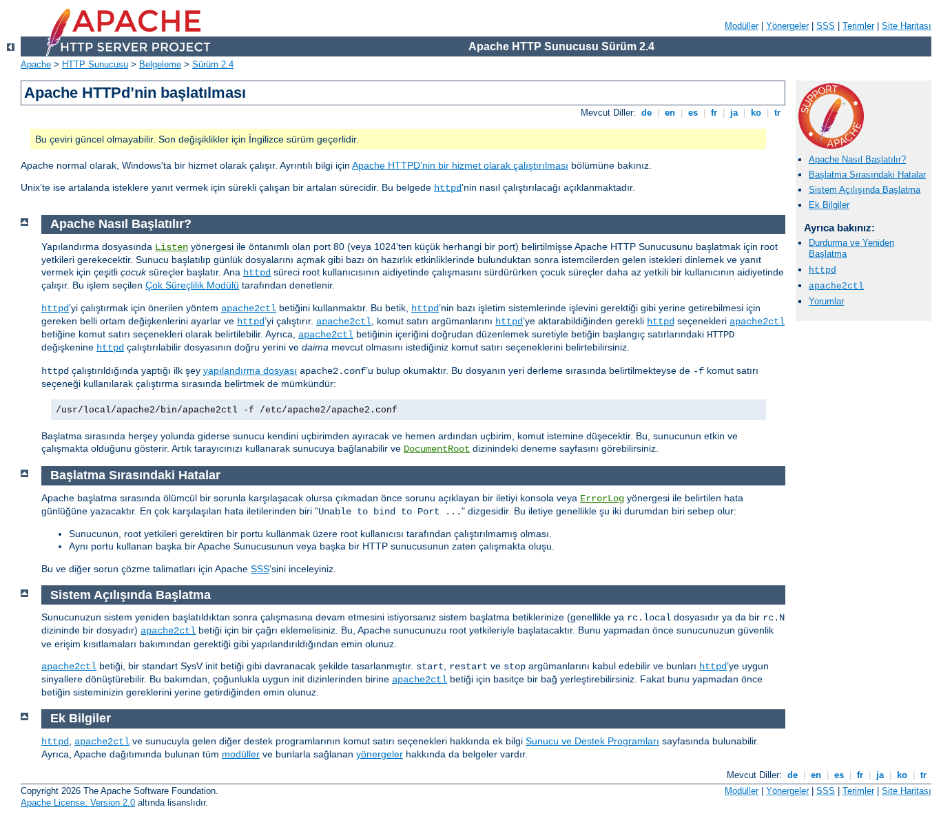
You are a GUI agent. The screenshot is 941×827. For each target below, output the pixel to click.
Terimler (858, 26)
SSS (825, 26)
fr (714, 112)
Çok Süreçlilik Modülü (192, 285)
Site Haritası (906, 26)
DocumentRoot (437, 448)
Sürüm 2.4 (213, 64)
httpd (448, 187)
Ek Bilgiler (829, 205)
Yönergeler (787, 26)
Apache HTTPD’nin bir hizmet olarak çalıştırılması (460, 165)
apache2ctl (836, 286)
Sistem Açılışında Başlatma (864, 190)
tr (777, 112)
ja (734, 112)
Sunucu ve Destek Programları (592, 740)
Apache (36, 64)
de (646, 112)
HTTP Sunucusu (95, 64)
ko (756, 112)
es (693, 112)
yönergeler (379, 754)
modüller (241, 754)
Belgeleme (160, 64)
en (670, 112)
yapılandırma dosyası (250, 370)
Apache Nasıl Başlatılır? (857, 159)
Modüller (741, 26)
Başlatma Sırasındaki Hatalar (867, 174)
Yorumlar (826, 301)
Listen (171, 247)
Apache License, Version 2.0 (78, 802)
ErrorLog (602, 498)
